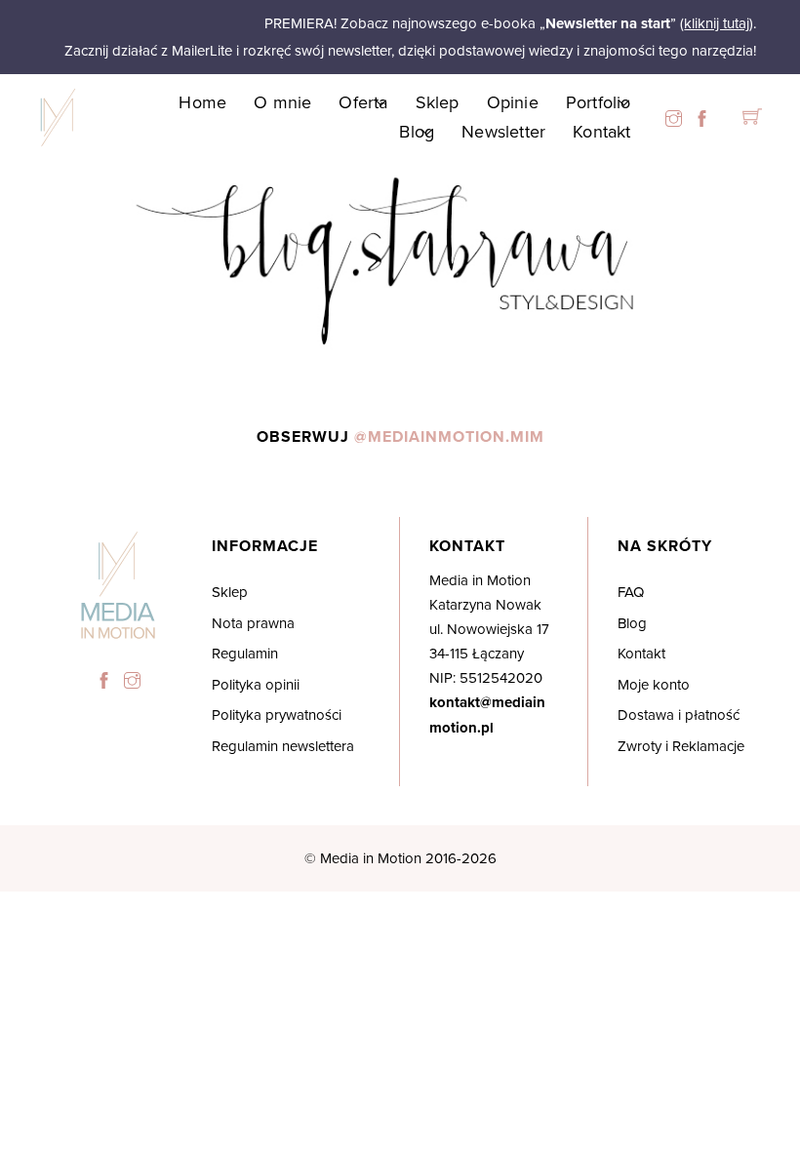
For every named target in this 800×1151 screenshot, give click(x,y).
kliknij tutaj (716, 23)
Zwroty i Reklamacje (681, 745)
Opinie (513, 102)
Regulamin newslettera (283, 745)
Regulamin (245, 653)
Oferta (363, 102)
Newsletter (503, 131)
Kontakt (601, 131)
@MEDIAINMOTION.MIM (449, 436)
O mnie (282, 102)
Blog (416, 131)
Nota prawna (253, 623)
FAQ (631, 591)
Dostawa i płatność (679, 714)
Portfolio (598, 102)
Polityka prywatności (276, 714)
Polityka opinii (256, 684)
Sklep (438, 102)
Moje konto (654, 684)
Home (202, 102)
